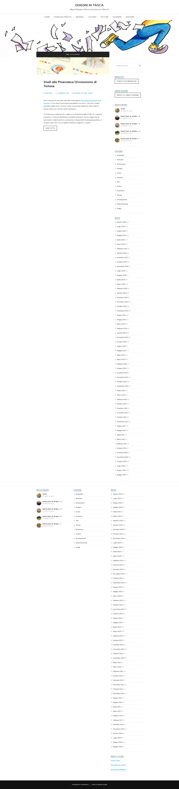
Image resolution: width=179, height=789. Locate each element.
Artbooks (120, 160)
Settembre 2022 (122, 386)
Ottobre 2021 (121, 417)
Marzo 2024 (121, 324)
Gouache (120, 177)
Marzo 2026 (121, 244)
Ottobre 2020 (122, 461)
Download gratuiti (63, 17)
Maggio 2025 (121, 275)
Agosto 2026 (121, 222)
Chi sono (92, 17)
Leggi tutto (50, 128)
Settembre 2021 (122, 421)
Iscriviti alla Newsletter (126, 81)
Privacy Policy (115, 760)
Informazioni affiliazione (118, 769)
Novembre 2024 (122, 302)
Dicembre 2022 (122, 373)
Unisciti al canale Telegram (128, 95)
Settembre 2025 (122, 266)
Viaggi (90, 93)
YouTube (104, 17)
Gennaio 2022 (122, 404)
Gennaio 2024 (122, 333)
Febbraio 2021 (122, 444)
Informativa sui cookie (118, 765)
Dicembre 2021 (122, 408)
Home (47, 17)
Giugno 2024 (121, 315)
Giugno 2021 (121, 426)
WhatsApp (130, 17)
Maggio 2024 (121, 320)
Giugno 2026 (121, 231)
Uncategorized (122, 199)
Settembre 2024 (122, 311)
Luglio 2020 (121, 466)
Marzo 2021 (121, 439)
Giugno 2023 (121, 346)
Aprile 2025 (121, 280)
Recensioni (120, 191)
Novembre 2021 (122, 413)
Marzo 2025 (121, 284)
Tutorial (119, 195)
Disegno (77, 93)
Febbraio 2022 (122, 399)
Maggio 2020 (121, 475)
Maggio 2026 (121, 235)
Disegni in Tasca (89, 5)
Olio (118, 182)
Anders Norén (102, 784)
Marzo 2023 (121, 359)
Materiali (80, 17)
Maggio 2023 (121, 351)
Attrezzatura (121, 164)
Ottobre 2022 (122, 382)
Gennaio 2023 (122, 368)
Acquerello (120, 155)
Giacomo (48, 93)
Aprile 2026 (121, 240)
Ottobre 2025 (122, 262)
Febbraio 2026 (122, 249)
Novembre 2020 (122, 457)
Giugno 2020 (121, 470)
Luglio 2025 (121, 271)
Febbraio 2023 (122, 364)
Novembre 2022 (122, 377)
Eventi (119, 173)
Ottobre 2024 (122, 306)
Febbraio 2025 (122, 288)
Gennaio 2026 (122, 253)
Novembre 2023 (122, 337)
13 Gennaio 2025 (63, 93)
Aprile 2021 (120, 435)
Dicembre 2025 (122, 257)
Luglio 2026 (121, 226)
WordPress (85, 784)
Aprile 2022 (121, 390)
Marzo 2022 (121, 395)
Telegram (117, 17)
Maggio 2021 (121, 430)
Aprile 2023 (121, 355)
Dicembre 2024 (122, 297)
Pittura (84, 93)
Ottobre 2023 (122, 342)
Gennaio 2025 (122, 293)
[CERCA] (140, 65)
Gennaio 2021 (121, 448)
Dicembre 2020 (122, 452)
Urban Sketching (122, 204)
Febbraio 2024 (122, 328)
